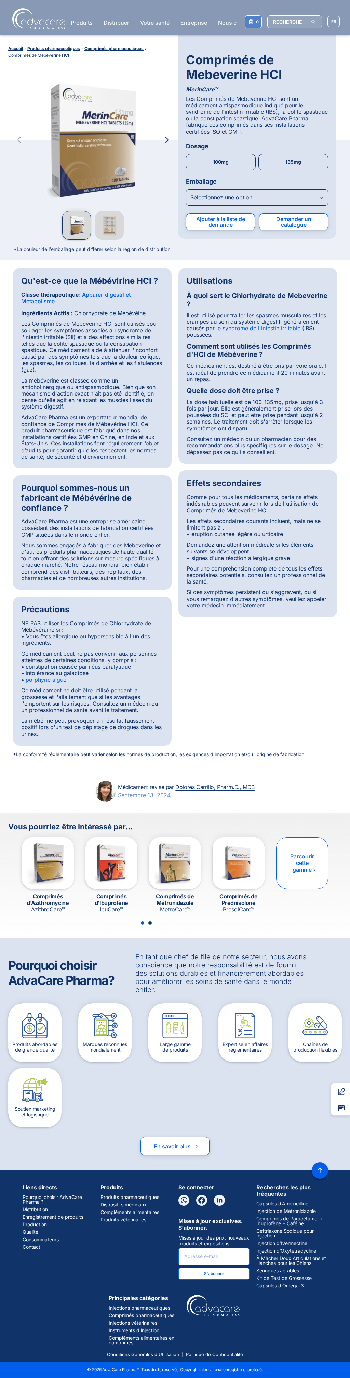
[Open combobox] (257, 197)
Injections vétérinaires (133, 1323)
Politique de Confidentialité (214, 1354)
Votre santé (155, 22)
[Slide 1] (142, 923)
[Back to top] (320, 1170)
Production (35, 1224)
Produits (82, 22)
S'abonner (214, 1273)
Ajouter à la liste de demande (220, 222)
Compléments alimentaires (129, 1212)
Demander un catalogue (293, 222)
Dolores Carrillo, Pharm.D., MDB (215, 787)
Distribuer (116, 22)
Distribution (35, 1209)
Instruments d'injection (134, 1330)
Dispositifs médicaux (123, 1204)
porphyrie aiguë (46, 679)
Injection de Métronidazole (286, 1211)
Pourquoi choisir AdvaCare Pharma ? (52, 1199)
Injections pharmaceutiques (139, 1308)
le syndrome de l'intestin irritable (258, 328)
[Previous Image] (19, 140)
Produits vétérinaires (123, 1219)
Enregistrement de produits (53, 1217)
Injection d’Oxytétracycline (286, 1250)
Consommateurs (41, 1239)
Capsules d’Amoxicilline (282, 1203)
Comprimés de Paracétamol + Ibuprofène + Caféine (289, 1221)
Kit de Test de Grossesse (284, 1278)
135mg (293, 162)
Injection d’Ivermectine (281, 1243)
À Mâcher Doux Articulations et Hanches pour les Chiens (291, 1261)
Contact (31, 1247)
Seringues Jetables (277, 1270)
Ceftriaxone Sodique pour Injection (285, 1233)
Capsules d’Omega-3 (280, 1285)
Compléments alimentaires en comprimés (141, 1340)
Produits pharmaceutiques (129, 1197)
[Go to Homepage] (36, 19)
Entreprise (193, 22)
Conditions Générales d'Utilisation (143, 1354)
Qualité (30, 1232)
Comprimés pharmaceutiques (141, 1315)
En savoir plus (176, 1146)
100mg (221, 162)
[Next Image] (167, 140)
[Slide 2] (150, 923)
